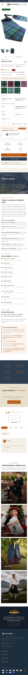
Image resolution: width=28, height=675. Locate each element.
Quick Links (4, 654)
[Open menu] (2, 4)
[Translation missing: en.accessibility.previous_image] (3, 27)
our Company (5, 658)
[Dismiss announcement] (27, 1)
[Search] (22, 4)
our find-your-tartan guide (18, 343)
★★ (3, 430)
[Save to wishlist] (25, 61)
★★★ (22, 427)
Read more (3, 190)
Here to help (5, 661)
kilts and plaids (13, 341)
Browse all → (21, 74)
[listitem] (3, 50)
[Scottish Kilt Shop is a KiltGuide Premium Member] (14, 612)
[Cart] (25, 4)
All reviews (4, 427)
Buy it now (15, 159)
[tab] (13, 45)
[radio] (4, 84)
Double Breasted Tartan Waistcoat (12, 349)
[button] (10, 56)
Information (5, 651)
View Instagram (15, 402)
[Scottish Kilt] (14, 4)
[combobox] (14, 78)
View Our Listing (14, 624)
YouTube (15, 345)
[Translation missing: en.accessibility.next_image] (24, 27)
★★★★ (16, 427)
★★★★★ (11, 427)
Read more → (19, 66)
